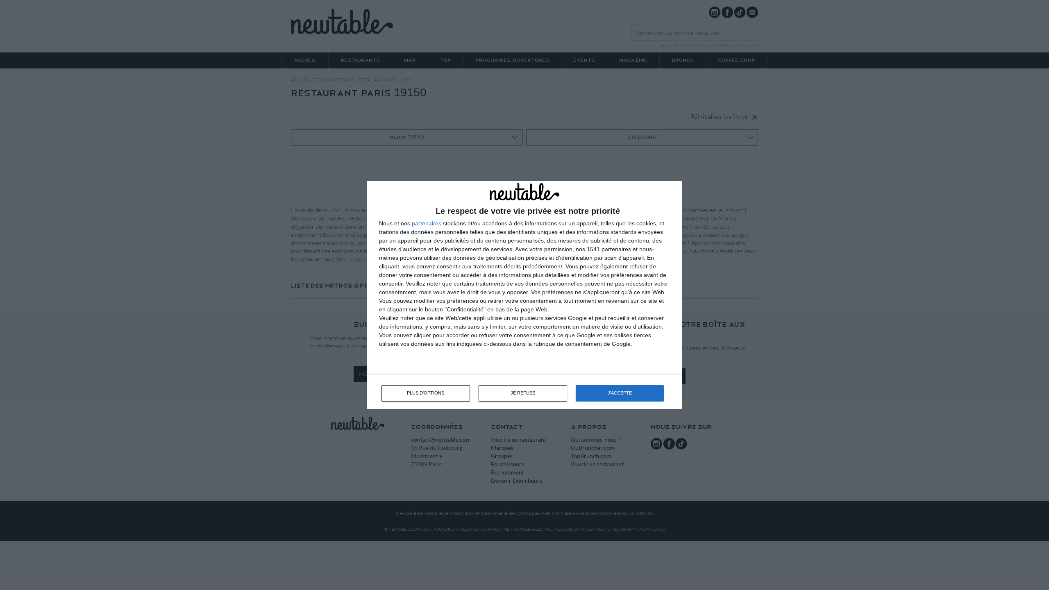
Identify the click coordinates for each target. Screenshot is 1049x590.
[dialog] (524, 294)
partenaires (426, 223)
